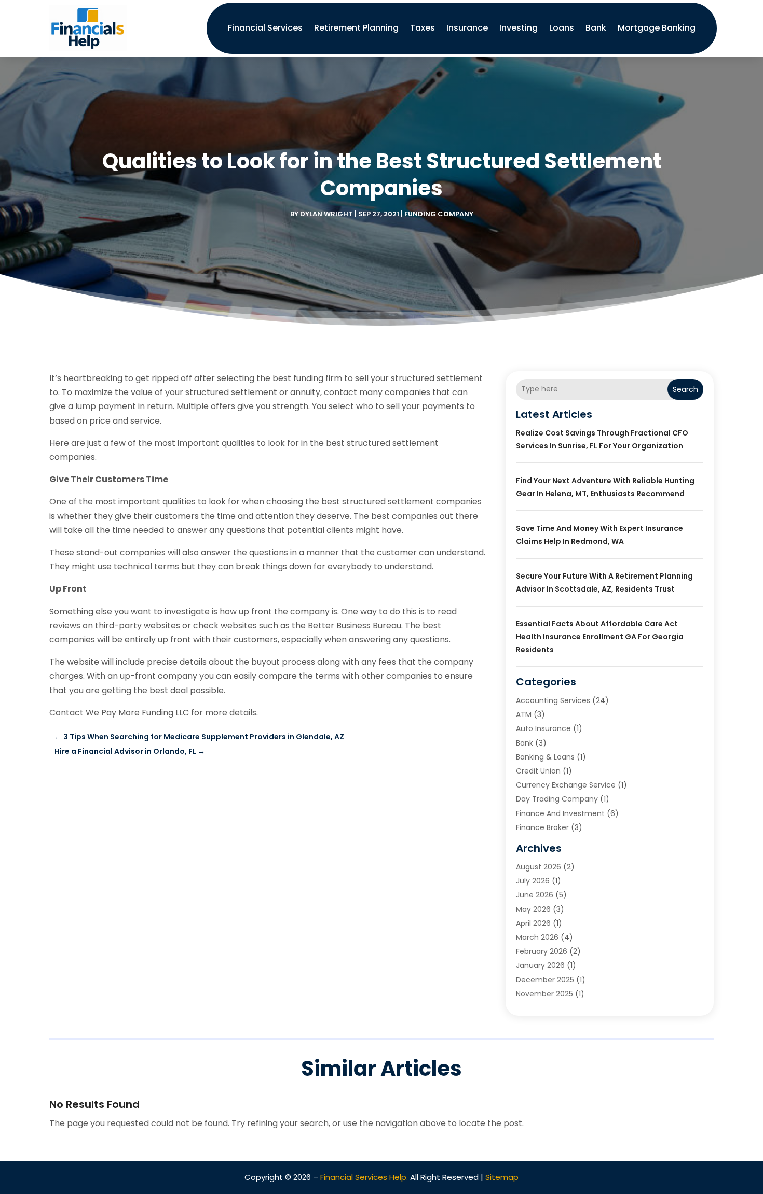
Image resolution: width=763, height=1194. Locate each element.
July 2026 (533, 881)
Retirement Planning (356, 28)
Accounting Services (553, 700)
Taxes (422, 28)
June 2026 (534, 895)
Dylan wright (326, 214)
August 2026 (538, 867)
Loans (561, 28)
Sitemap (502, 1177)
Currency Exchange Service (566, 785)
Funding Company (438, 214)
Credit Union (538, 771)
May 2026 (533, 909)
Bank (595, 28)
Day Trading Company (557, 799)
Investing (518, 28)
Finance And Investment (560, 813)
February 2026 (541, 951)
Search (685, 389)
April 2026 (533, 923)
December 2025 (545, 980)
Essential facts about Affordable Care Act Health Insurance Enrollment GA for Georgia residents (600, 637)
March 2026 (537, 937)
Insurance (467, 28)
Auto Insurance (543, 728)
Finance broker (542, 827)
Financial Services (265, 28)
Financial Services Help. (364, 1177)
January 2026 (540, 965)
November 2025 (544, 994)
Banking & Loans (545, 757)
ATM (524, 714)
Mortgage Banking (657, 28)
